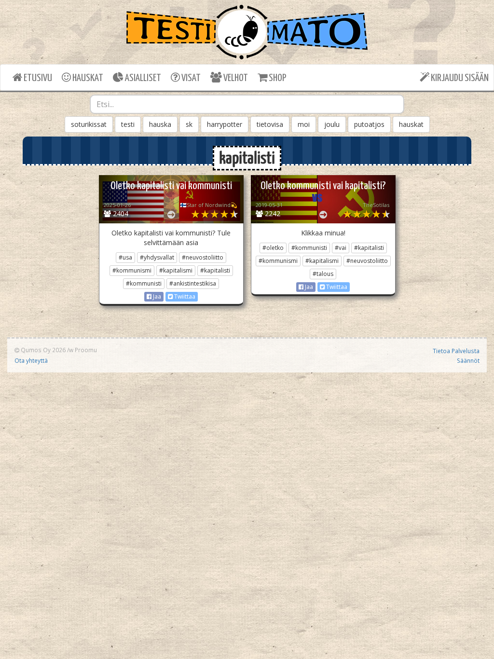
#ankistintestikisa (192, 283)
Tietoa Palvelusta (456, 351)
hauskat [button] (411, 124)
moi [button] (304, 124)
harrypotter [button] (224, 124)
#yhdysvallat (157, 257)
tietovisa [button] (270, 124)
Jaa (156, 296)
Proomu (86, 350)
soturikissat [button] (89, 124)
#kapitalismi (175, 270)
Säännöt (468, 360)
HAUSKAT (87, 78)
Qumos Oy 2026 (42, 350)
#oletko (273, 248)
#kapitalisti (215, 270)
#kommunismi (131, 270)
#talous (323, 274)
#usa (125, 257)
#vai (340, 248)
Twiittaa (184, 296)
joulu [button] (332, 124)
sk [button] (189, 124)
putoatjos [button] (369, 124)
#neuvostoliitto (202, 257)
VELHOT (235, 78)
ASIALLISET (142, 78)
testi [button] (128, 124)
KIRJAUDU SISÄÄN (459, 78)
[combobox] (247, 104)
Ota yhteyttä (31, 360)
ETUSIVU (37, 78)
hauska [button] (160, 124)
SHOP (276, 78)
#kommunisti (144, 283)
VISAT (190, 78)
